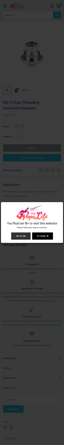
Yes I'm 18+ (21, 236)
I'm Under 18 (42, 236)
